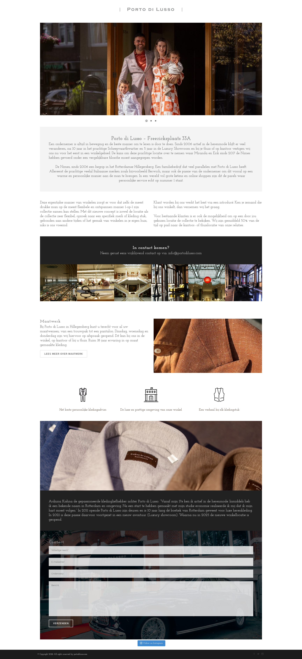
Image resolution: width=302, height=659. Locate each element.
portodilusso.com (80, 654)
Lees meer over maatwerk (63, 354)
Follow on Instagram (153, 643)
